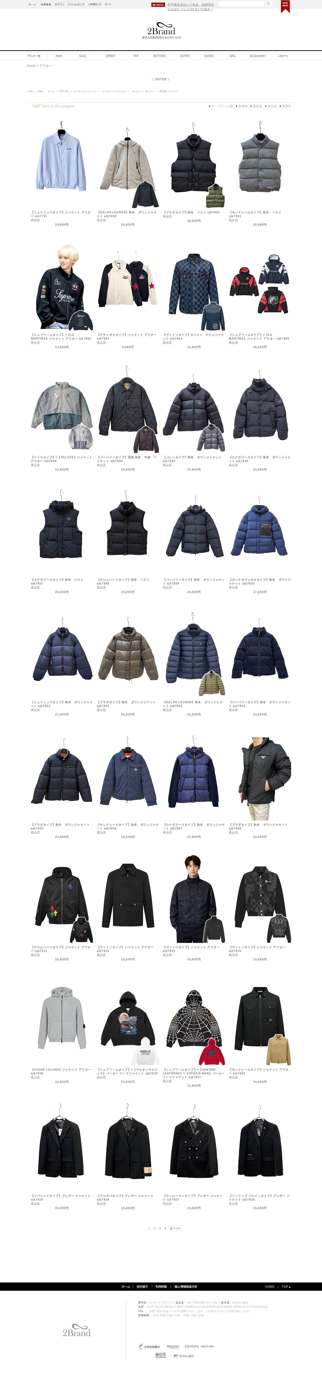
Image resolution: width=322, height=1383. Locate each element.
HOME (270, 1286)
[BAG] (232, 55)
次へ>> (175, 1228)
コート (50, 91)
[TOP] (136, 55)
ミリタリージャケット (113, 91)
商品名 (272, 106)
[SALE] (82, 55)
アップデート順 (222, 106)
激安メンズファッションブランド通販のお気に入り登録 (286, 7)
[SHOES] (209, 55)
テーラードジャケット (84, 91)
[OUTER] (185, 55)
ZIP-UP (63, 91)
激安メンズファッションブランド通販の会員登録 (46, 3)
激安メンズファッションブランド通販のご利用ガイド (95, 3)
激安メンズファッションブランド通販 (33, 3)
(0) (110, 3)
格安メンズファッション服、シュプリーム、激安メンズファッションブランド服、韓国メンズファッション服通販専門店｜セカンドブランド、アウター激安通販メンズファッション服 (161, 32)
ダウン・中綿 (34, 91)
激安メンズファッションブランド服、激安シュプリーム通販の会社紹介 (142, 1286)
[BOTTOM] (159, 55)
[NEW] (59, 55)
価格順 (257, 106)
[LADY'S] (283, 55)
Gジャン (149, 91)
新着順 (243, 106)
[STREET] (111, 55)
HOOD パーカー (168, 91)
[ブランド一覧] (35, 55)
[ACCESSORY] (258, 55)
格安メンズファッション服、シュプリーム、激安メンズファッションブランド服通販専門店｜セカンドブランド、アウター (76, 1329)
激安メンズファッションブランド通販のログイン (60, 3)
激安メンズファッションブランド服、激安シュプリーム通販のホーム (126, 1286)
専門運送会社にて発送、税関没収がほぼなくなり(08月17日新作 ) (191, 7)
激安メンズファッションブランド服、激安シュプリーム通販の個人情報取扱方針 (186, 1286)
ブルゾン (135, 91)
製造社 (286, 106)
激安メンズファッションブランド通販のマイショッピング (76, 3)
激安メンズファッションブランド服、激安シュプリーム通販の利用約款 (161, 1286)
